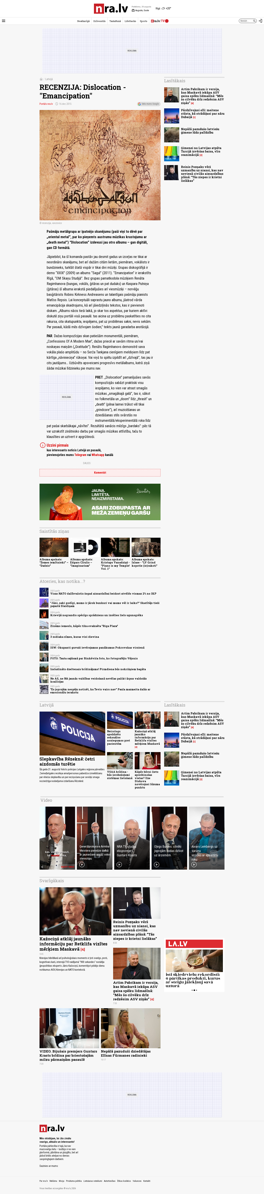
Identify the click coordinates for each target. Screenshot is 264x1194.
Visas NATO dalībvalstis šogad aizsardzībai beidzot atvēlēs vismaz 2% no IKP (103, 593)
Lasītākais (174, 81)
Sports (143, 21)
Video (46, 800)
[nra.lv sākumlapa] (111, 9)
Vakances (137, 1181)
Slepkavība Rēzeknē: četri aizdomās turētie (67, 761)
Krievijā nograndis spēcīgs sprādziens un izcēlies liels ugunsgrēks (96, 615)
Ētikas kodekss (124, 1181)
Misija (61, 1181)
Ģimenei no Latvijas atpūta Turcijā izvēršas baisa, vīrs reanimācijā (201, 151)
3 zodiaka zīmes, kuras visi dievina (74, 636)
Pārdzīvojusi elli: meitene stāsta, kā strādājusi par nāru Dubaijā (202, 113)
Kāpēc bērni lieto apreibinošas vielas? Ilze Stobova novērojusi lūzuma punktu (147, 779)
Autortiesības (109, 1181)
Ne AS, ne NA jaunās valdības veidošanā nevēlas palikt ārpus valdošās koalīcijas (98, 680)
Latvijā (49, 79)
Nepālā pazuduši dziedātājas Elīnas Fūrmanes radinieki (126, 1053)
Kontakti (146, 1181)
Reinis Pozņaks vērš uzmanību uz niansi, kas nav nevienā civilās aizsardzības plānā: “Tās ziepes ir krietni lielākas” (202, 174)
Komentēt (100, 472)
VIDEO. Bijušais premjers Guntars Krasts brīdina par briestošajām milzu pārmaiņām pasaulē (68, 1055)
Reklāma (53, 1181)
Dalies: (87, 463)
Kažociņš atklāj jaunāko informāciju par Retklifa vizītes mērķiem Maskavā (147, 737)
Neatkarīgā (83, 21)
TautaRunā (115, 21)
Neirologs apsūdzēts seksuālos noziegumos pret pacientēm (118, 737)
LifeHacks (130, 21)
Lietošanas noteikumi (93, 1181)
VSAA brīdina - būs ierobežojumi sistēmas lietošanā (119, 775)
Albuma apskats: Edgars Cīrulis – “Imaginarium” (81, 562)
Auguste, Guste (140, 10)
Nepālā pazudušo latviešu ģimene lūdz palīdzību (200, 130)
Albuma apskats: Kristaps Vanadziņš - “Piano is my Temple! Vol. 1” (115, 564)
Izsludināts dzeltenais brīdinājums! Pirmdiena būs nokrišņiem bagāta (98, 669)
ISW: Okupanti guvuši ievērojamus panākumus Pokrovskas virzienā (97, 647)
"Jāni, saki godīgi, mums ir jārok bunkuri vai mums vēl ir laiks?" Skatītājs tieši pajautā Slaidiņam (104, 604)
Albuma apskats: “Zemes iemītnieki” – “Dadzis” (54, 562)
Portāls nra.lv (46, 103)
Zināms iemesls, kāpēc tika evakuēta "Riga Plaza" (84, 626)
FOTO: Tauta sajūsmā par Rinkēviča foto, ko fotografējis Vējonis (94, 658)
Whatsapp (98, 455)
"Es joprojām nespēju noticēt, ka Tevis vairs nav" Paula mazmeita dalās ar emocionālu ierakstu (100, 691)
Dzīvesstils (99, 21)
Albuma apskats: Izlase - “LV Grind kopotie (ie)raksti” (144, 562)
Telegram (80, 455)
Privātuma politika (74, 1181)
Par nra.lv (44, 1181)
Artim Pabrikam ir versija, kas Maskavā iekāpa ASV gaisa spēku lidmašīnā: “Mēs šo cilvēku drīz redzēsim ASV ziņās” (202, 96)
